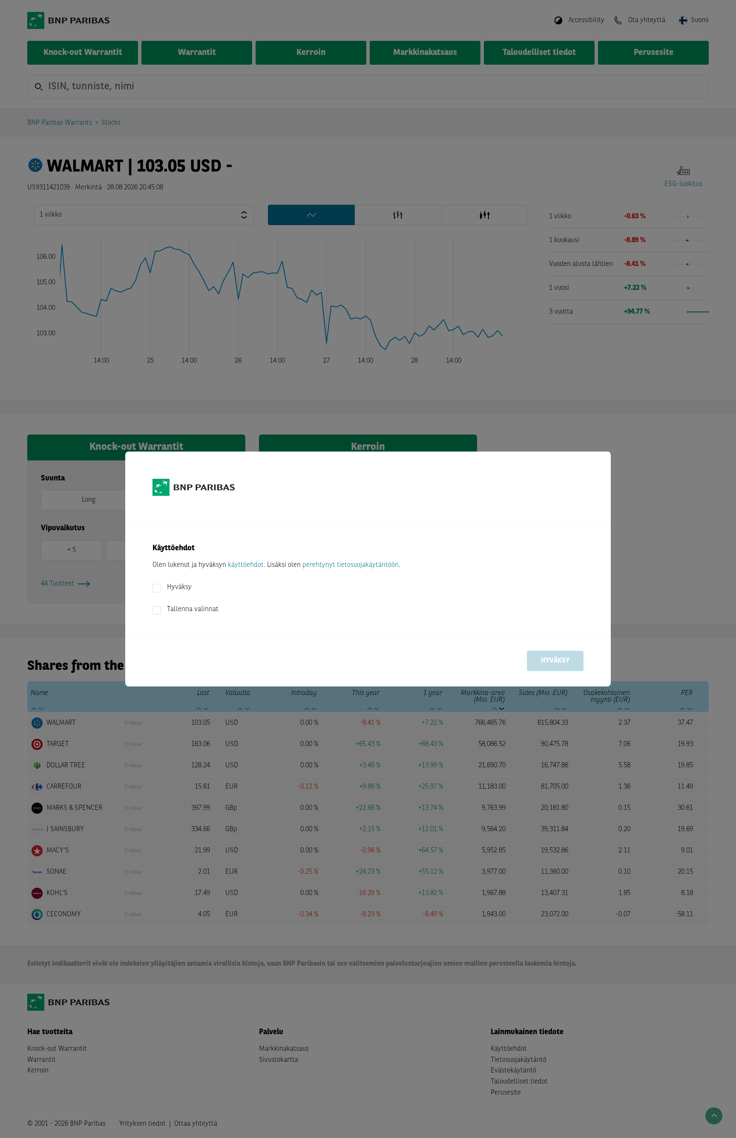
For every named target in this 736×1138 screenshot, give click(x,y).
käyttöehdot (246, 565)
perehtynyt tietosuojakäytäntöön (350, 565)
